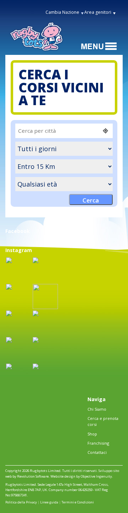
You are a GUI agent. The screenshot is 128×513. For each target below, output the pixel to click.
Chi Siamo (96, 409)
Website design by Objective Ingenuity (81, 476)
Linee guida (49, 502)
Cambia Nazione (62, 12)
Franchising (98, 443)
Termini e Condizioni (78, 502)
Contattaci (97, 452)
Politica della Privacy (21, 502)
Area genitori (97, 12)
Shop (92, 434)
